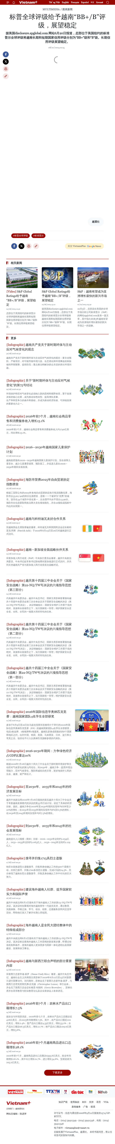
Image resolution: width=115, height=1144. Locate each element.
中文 (92, 2)
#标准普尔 (38, 235)
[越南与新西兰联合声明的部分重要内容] (92, 970)
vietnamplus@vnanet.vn (77, 1128)
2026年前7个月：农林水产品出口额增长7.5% (38, 1006)
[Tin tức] (77, 1092)
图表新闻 (67, 9)
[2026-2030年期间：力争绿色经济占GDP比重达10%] (92, 760)
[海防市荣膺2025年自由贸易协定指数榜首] (92, 488)
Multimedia (51, 9)
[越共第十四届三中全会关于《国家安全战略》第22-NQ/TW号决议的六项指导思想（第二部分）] (92, 633)
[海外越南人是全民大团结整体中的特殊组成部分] (92, 934)
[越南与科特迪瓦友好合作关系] (92, 527)
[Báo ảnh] (15, 1092)
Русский (99, 2)
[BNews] (90, 1092)
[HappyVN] (35, 1092)
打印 (6, 69)
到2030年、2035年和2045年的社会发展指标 (39, 828)
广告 (85, 1106)
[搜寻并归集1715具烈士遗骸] (92, 867)
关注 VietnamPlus (77, 246)
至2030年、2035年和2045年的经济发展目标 (39, 789)
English (65, 2)
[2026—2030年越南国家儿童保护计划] (92, 456)
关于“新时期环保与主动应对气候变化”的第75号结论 (38, 383)
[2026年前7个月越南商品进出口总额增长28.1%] (92, 1051)
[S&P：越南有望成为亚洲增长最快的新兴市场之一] (93, 277)
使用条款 (74, 1102)
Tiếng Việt (54, 2)
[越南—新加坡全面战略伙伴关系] (92, 558)
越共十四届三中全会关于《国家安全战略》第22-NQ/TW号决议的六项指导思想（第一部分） (39, 672)
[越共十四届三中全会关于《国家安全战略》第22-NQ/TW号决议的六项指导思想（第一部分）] (92, 677)
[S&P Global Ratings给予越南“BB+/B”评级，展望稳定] (22, 277)
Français (75, 2)
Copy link (6, 76)
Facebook (6, 54)
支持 (91, 1102)
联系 (93, 1106)
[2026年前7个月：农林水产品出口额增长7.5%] (92, 1012)
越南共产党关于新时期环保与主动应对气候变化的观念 (39, 347)
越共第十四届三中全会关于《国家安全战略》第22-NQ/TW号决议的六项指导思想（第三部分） (39, 585)
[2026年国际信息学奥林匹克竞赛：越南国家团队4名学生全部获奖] (92, 720)
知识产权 (63, 1102)
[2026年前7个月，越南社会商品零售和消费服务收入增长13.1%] (92, 425)
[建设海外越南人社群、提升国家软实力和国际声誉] (92, 898)
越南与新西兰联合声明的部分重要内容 (39, 963)
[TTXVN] (52, 1092)
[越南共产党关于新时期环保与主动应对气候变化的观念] (92, 353)
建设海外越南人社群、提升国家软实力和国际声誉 (39, 892)
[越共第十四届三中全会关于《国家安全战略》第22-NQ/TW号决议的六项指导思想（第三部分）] (92, 589)
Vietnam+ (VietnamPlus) (28, 2)
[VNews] (65, 1092)
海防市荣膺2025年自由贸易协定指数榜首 (38, 482)
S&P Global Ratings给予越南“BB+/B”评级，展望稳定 (21, 298)
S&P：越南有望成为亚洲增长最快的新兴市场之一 (92, 296)
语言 (98, 1102)
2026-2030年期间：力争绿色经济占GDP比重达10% (39, 753)
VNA (106, 1102)
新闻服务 (76, 1106)
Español (85, 2)
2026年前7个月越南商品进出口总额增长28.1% (38, 1045)
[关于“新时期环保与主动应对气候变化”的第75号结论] (92, 389)
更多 (13, 338)
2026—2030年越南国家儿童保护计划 (38, 449)
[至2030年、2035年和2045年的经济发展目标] (92, 795)
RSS (84, 1102)
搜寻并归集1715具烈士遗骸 (43, 858)
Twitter (6, 62)
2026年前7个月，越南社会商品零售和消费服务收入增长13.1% (38, 419)
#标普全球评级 (20, 235)
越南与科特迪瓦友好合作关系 (45, 518)
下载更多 (57, 1072)
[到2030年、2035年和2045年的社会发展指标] (92, 835)
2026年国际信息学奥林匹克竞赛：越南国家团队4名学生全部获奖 (36, 714)
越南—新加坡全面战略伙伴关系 (46, 549)
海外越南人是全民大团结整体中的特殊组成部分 (39, 927)
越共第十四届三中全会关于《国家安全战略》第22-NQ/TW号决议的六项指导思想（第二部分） (39, 629)
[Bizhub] (102, 1092)
